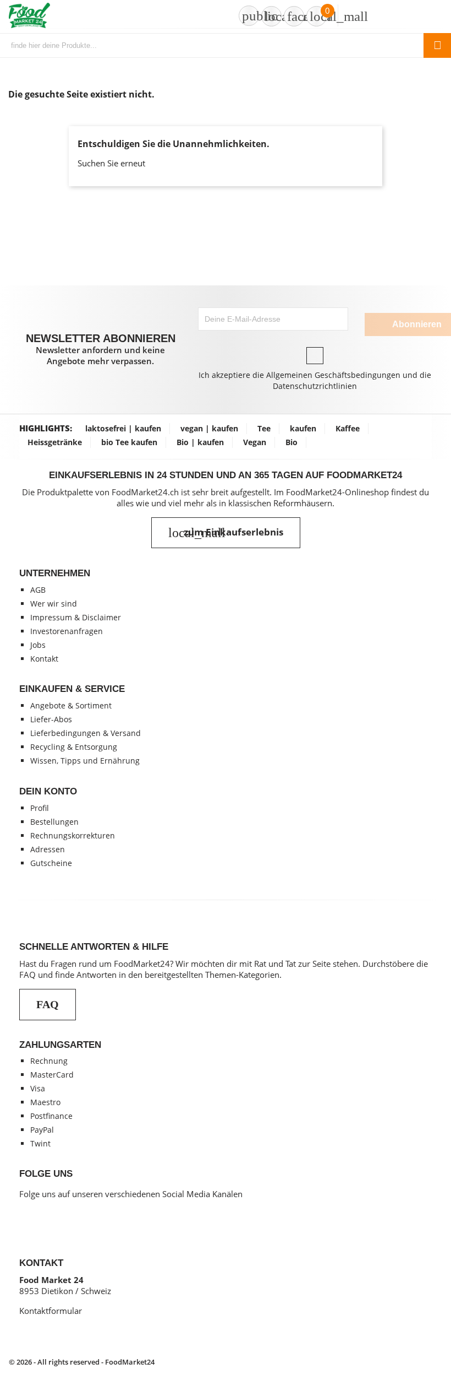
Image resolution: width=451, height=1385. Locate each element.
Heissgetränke (55, 442)
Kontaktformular (50, 1310)
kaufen (303, 428)
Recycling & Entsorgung (73, 747)
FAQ (47, 1004)
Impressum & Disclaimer (75, 617)
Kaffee (348, 428)
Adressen (47, 849)
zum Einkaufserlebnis (225, 533)
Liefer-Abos (51, 719)
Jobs (38, 645)
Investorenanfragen (66, 631)
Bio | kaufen (200, 442)
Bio (291, 442)
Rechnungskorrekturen (72, 835)
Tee (264, 428)
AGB (38, 590)
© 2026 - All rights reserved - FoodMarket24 (82, 1362)
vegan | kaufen (209, 428)
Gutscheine (51, 863)
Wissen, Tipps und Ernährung (85, 760)
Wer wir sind (53, 603)
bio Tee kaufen (129, 442)
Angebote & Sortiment (71, 705)
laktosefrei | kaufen (123, 428)
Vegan (254, 442)
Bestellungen (54, 821)
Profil (39, 808)
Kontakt (44, 658)
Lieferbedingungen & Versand (85, 733)
